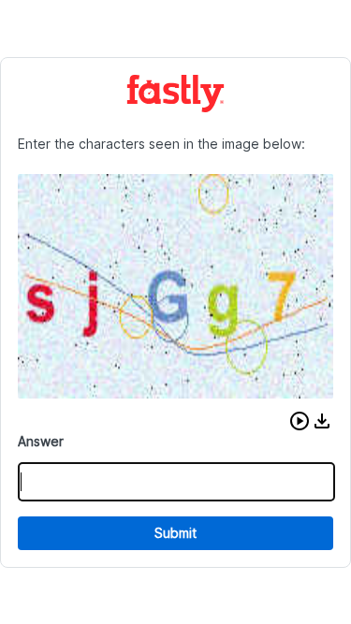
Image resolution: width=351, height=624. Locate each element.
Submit (175, 533)
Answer (41, 441)
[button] (299, 421)
